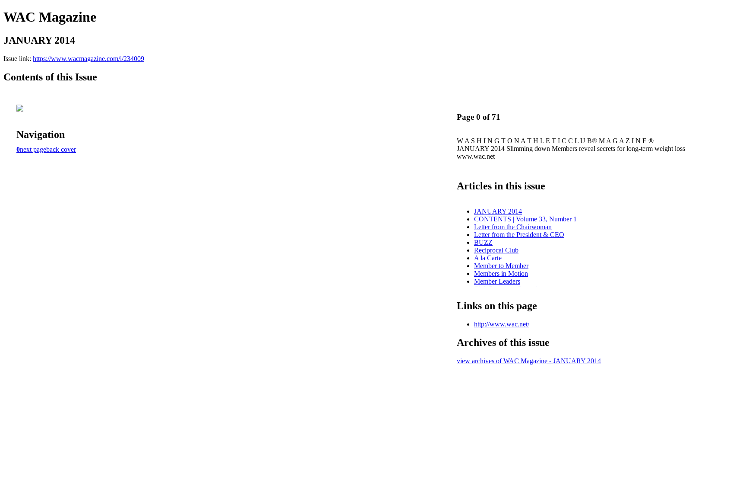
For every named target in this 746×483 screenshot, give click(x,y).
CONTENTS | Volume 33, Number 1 (525, 219)
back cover (61, 149)
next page (33, 149)
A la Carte (488, 258)
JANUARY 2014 (498, 211)
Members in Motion (501, 273)
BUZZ (483, 242)
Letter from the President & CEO (519, 234)
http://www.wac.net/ (501, 324)
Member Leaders (497, 281)
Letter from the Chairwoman (513, 226)
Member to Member (501, 265)
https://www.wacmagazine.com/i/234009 (88, 58)
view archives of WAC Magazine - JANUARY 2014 (529, 361)
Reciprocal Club (496, 250)
